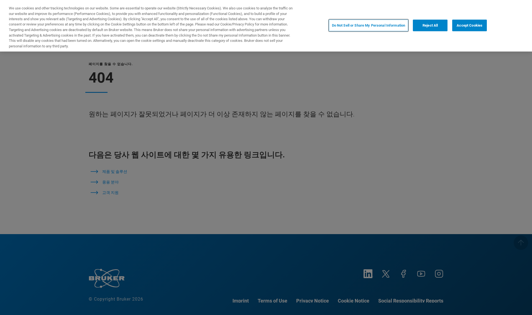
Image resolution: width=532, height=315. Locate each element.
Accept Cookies (469, 25)
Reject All (430, 25)
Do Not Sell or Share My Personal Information (368, 25)
